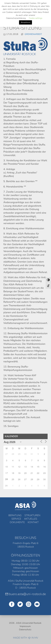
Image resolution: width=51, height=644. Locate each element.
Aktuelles (30, 518)
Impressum (25, 626)
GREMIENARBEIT (33, 34)
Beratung (14, 515)
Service (16, 518)
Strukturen (32, 515)
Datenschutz (25, 629)
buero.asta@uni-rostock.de (27, 594)
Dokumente (17, 522)
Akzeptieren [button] (25, 22)
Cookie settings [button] (35, 18)
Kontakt (33, 522)
